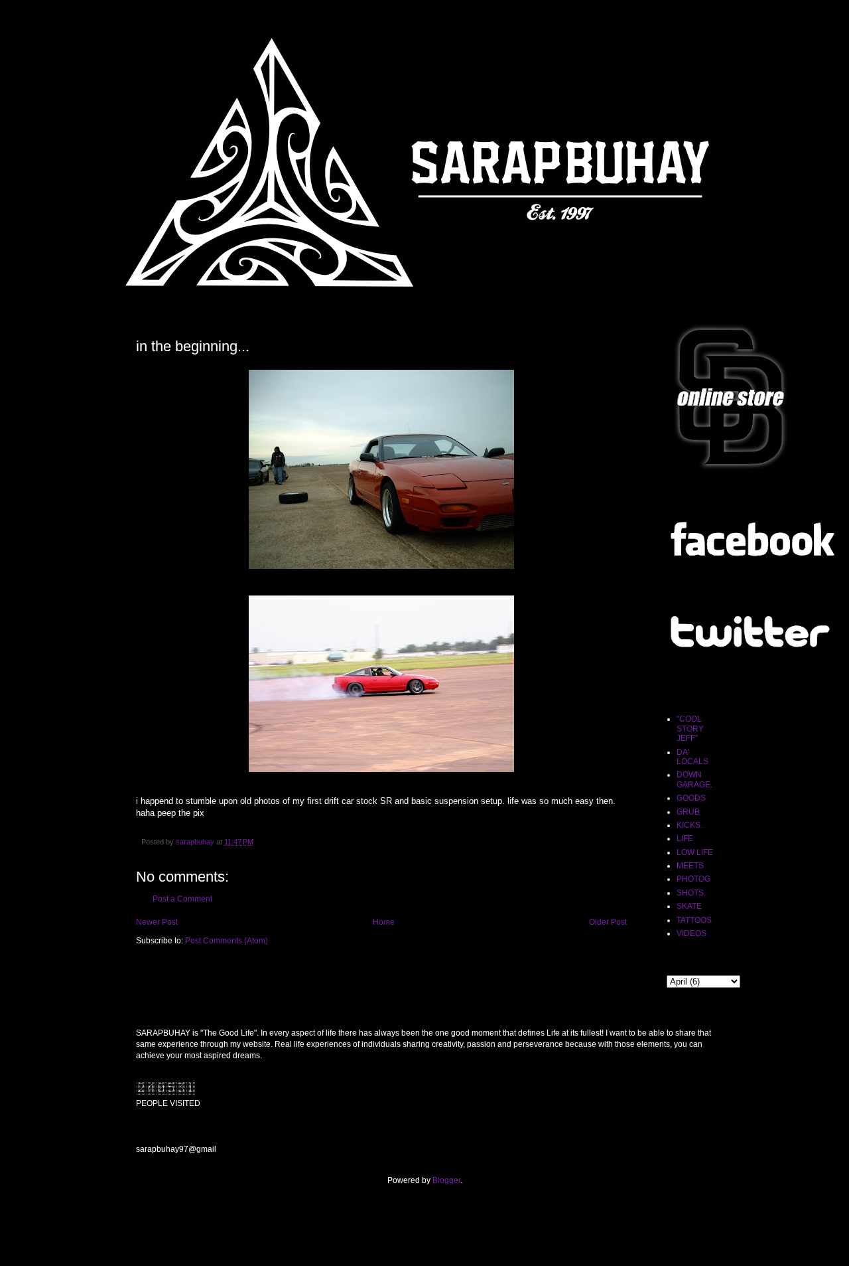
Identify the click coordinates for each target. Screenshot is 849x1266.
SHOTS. (691, 893)
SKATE (689, 906)
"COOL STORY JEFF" (690, 728)
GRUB (688, 812)
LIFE (685, 838)
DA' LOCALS (692, 757)
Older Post (608, 922)
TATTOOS (694, 920)
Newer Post (157, 922)
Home (384, 922)
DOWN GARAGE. (694, 779)
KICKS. (689, 825)
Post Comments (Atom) (226, 940)
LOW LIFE (695, 852)
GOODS (691, 798)
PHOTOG (693, 879)
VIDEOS (691, 933)
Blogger (446, 1180)
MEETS (690, 865)
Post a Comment (182, 899)
